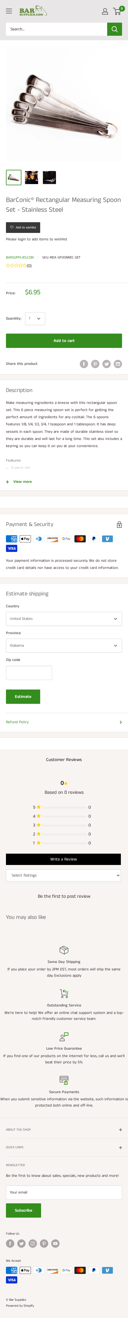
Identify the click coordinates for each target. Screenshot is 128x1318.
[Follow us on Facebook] (10, 1243)
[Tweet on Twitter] (106, 364)
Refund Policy (17, 722)
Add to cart (64, 341)
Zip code (13, 660)
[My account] (105, 11)
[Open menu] (9, 11)
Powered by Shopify (20, 1305)
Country (12, 606)
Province (13, 633)
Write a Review (63, 859)
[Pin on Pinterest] (95, 364)
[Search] (114, 29)
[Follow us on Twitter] (21, 1243)
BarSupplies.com (20, 257)
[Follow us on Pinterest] (44, 1243)
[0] (117, 11)
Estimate (23, 697)
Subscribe (23, 1210)
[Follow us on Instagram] (33, 1243)
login (22, 239)
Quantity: (13, 318)
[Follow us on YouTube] (55, 1243)
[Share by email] (118, 364)
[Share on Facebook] (84, 364)
